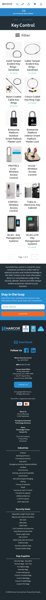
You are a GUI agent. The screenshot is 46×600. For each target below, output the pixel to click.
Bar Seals (23, 520)
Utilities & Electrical (23, 496)
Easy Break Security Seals (23, 531)
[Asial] (26, 331)
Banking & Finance (23, 456)
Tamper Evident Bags (23, 548)
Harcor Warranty (23, 414)
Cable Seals (23, 525)
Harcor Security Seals (19, 592)
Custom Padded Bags (23, 581)
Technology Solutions (23, 423)
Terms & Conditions (23, 436)
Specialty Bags (23, 569)
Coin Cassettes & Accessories (23, 528)
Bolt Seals (23, 523)
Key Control (23, 537)
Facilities (23, 467)
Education (23, 461)
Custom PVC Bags (23, 584)
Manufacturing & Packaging (23, 479)
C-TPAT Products (23, 499)
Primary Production (23, 484)
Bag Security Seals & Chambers (23, 517)
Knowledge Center (23, 430)
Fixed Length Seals (23, 534)
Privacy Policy (23, 439)
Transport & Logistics (23, 493)
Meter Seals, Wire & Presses (23, 540)
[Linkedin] (32, 350)
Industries (23, 448)
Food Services (23, 470)
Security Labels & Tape (23, 546)
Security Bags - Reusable (23, 561)
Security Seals (23, 509)
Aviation (23, 453)
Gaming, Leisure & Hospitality (23, 473)
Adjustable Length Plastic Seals (23, 514)
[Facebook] (25, 350)
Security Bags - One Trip (23, 564)
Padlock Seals (23, 543)
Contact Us (23, 385)
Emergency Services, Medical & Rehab (23, 464)
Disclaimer (23, 441)
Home (15, 20)
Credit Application (23, 416)
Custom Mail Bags (23, 578)
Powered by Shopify (33, 592)
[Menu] (41, 4)
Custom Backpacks (23, 572)
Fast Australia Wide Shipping (23, 13)
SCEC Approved (23, 502)
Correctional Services (23, 458)
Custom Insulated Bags (23, 575)
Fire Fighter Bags (23, 567)
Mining (23, 481)
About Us (23, 412)
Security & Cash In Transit (23, 490)
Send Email (25, 342)
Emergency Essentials (23, 421)
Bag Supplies (23, 556)
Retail (23, 487)
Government (23, 476)
